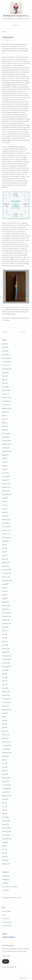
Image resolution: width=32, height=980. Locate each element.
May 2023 (4, 465)
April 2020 (5, 598)
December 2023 (6, 440)
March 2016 (5, 774)
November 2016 (6, 745)
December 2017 (6, 699)
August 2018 (5, 670)
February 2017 (6, 734)
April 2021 (4, 555)
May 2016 (4, 767)
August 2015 (5, 799)
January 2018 (5, 695)
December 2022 (6, 483)
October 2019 (5, 620)
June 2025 (5, 376)
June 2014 (4, 849)
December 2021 (6, 526)
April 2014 (4, 856)
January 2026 (5, 354)
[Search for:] (10, 331)
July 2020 (4, 587)
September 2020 (6, 580)
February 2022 (6, 519)
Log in (4, 915)
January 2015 (5, 824)
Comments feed (6, 922)
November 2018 (6, 659)
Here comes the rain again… (10, 886)
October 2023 (6, 448)
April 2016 (4, 770)
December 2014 (6, 828)
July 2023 (4, 458)
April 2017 (4, 727)
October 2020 (6, 577)
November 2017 (6, 702)
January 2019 (5, 652)
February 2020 (6, 605)
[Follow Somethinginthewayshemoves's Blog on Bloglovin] (9, 938)
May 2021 (4, 552)
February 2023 (6, 476)
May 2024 (4, 422)
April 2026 (5, 347)
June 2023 (5, 462)
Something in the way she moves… (16, 15)
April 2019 (4, 641)
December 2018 (6, 656)
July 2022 (4, 501)
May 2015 (4, 810)
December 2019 (6, 613)
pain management (22, 44)
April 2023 (5, 469)
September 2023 (6, 451)
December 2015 (6, 785)
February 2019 (6, 648)
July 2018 (4, 673)
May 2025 (4, 379)
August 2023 (5, 455)
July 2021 (4, 544)
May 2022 (4, 508)
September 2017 (6, 709)
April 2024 (5, 426)
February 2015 (6, 820)
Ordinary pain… (8, 37)
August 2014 (5, 842)
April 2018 (4, 684)
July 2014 (4, 846)
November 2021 (6, 530)
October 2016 (5, 749)
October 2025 (6, 365)
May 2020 (4, 595)
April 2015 (4, 813)
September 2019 (6, 623)
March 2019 (5, 645)
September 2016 (6, 752)
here (28, 318)
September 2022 (6, 494)
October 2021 (5, 534)
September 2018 (6, 666)
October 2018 (5, 663)
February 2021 (6, 562)
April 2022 (5, 512)
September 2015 (6, 795)
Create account (6, 911)
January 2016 (5, 781)
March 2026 (5, 351)
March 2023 (5, 473)
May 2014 (4, 853)
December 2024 (6, 397)
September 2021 (6, 537)
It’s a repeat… (6, 890)
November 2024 (6, 401)
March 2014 (5, 860)
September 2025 (6, 369)
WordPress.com (6, 925)
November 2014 (6, 831)
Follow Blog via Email (8, 945)
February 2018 (6, 691)
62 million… (5, 883)
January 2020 (5, 609)
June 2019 (4, 634)
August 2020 (5, 584)
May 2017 (4, 724)
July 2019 (4, 630)
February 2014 (6, 864)
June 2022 (5, 505)
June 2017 (4, 720)
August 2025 (5, 372)
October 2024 (6, 404)
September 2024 (6, 408)
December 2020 (6, 569)
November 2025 (6, 361)
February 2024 (6, 433)
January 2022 (5, 523)
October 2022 (6, 491)
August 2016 (5, 756)
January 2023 (5, 480)
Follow (5, 961)
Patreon (7, 320)
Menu (17, 25)
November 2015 (6, 788)
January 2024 (5, 437)
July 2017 (4, 717)
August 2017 (5, 713)
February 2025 (6, 390)
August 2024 (5, 412)
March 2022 (5, 516)
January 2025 (5, 394)
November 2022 (6, 487)
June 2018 (4, 677)
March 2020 (5, 602)
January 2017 (5, 738)
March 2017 (5, 731)
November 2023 (6, 444)
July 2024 (4, 415)
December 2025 (6, 358)
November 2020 (6, 573)
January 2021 (5, 566)
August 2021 (5, 541)
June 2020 (5, 591)
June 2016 (4, 763)
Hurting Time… (6, 879)
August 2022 (5, 498)
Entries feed (5, 918)
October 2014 (5, 835)
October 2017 (5, 706)
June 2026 (5, 344)
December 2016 (6, 742)
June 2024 (5, 419)
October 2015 (5, 792)
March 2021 (5, 559)
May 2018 (4, 681)
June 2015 (4, 806)
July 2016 (4, 760)
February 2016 (6, 778)
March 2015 (5, 817)
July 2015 (4, 803)
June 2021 (4, 548)
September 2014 (6, 838)
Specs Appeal (5, 876)
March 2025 (5, 387)
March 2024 (5, 430)
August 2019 (5, 627)
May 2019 (4, 638)
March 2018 (5, 688)
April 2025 (5, 383)
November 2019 (6, 616)
